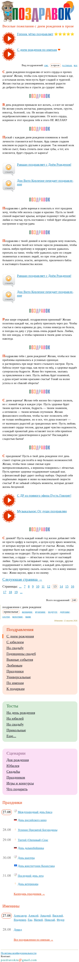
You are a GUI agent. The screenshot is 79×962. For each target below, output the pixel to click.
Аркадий (45, 915)
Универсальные (18, 677)
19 (16, 592)
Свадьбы (13, 772)
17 (4, 592)
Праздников (15, 777)
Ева (30, 919)
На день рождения (20, 713)
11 (43, 586)
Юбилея (12, 766)
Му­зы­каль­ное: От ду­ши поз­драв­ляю (42, 511)
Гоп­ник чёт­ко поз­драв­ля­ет (35, 34)
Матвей (38, 919)
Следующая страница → (22, 579)
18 (10, 592)
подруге (52, 611)
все (75, 65)
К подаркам (15, 689)
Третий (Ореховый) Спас (33, 840)
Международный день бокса (35, 812)
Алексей (33, 915)
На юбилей (15, 718)
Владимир (20, 919)
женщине (27, 611)
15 (66, 586)
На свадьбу (15, 648)
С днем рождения (20, 636)
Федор (60, 919)
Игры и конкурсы (20, 783)
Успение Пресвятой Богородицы (37, 829)
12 (48, 586)
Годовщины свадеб (21, 654)
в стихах (67, 65)
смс (46, 65)
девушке (65, 611)
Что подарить (17, 789)
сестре (6, 616)
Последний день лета (31, 875)
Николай (50, 919)
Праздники (15, 671)
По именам (15, 683)
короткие (17, 616)
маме (28, 616)
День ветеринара (28, 884)
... (20, 586)
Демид (18, 929)
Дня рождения (17, 760)
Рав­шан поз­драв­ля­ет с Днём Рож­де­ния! (44, 164)
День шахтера (26, 857)
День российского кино (32, 820)
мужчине (40, 611)
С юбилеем (15, 642)
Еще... (11, 736)
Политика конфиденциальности (18, 953)
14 (61, 586)
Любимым (14, 665)
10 (37, 586)
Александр (20, 915)
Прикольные (16, 730)
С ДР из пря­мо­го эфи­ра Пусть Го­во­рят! (44, 495)
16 (72, 586)
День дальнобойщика (31, 848)
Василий (57, 915)
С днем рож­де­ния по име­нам (37, 49)
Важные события (19, 660)
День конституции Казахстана (36, 865)
